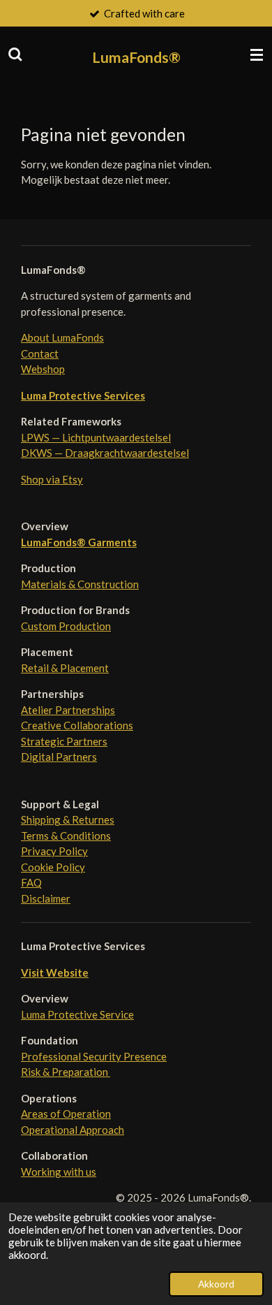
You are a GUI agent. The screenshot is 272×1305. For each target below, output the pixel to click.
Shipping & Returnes (67, 819)
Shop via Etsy (52, 479)
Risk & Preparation (65, 1071)
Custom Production (66, 626)
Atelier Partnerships (68, 709)
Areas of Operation (66, 1113)
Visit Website (55, 972)
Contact (40, 353)
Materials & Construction (80, 584)
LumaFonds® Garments (79, 542)
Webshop (43, 369)
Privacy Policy (54, 851)
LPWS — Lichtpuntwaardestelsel (96, 437)
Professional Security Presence (94, 1056)
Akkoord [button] (216, 1284)
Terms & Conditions (66, 835)
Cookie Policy (53, 867)
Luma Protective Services (83, 395)
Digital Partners (59, 756)
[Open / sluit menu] (256, 54)
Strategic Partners (64, 741)
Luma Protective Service (77, 1014)
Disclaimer (45, 898)
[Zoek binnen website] (15, 54)
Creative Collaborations (77, 725)
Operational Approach (72, 1129)
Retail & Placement (65, 668)
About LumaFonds (62, 337)
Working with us (58, 1171)
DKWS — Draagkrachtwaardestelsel (105, 452)
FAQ (31, 882)
